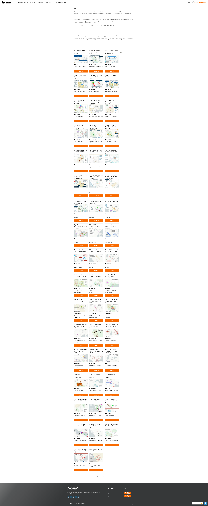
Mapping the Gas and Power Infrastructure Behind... (95, 201)
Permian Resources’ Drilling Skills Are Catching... (95, 326)
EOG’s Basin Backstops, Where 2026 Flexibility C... (80, 401)
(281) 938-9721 (203, 2)
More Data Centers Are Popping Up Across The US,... (80, 450)
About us (110, 490)
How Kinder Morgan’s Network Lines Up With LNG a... (96, 351)
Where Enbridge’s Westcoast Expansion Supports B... (95, 251)
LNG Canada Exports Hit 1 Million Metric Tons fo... (111, 201)
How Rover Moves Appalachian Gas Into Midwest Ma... (111, 176)
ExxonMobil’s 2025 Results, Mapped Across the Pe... (110, 276)
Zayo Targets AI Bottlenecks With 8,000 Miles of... (80, 226)
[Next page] (103, 476)
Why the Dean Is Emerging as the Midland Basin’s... (79, 301)
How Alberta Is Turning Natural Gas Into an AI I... (95, 151)
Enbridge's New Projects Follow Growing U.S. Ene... (79, 126)
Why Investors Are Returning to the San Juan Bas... (111, 102)
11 (100, 476)
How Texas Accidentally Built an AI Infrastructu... (80, 176)
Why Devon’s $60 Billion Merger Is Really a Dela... (96, 77)
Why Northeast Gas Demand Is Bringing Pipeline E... (95, 102)
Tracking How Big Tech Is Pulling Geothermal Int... (111, 151)
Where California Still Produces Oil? (95, 400)
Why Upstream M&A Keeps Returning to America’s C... (79, 102)
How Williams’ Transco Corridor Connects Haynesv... (80, 351)
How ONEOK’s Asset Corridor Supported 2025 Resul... (95, 301)
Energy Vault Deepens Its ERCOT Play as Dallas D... (80, 326)
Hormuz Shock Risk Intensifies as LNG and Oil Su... (80, 425)
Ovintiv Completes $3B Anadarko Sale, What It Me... (95, 276)
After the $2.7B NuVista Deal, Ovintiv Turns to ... (112, 425)
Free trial (196, 2)
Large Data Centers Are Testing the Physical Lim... (111, 326)
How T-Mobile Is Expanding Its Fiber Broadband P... (110, 226)
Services (110, 493)
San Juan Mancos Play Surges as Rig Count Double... (111, 301)
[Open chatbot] (205, 503)
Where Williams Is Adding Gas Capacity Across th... (95, 226)
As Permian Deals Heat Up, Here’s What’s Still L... (80, 276)
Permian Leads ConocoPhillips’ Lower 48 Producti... (80, 201)
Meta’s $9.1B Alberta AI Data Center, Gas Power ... (111, 77)
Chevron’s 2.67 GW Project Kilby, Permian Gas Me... (95, 52)
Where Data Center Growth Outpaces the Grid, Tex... (95, 376)
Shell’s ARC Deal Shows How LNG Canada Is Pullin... (96, 176)
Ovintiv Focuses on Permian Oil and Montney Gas (94, 126)
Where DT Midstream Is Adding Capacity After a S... (112, 251)
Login (189, 2)
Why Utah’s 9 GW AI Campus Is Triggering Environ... (80, 251)
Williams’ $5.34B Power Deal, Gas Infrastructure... (111, 52)
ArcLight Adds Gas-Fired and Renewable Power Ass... (111, 351)
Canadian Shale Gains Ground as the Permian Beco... (111, 401)
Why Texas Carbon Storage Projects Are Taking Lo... (111, 376)
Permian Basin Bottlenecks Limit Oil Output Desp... (80, 376)
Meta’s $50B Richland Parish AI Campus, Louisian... (80, 77)
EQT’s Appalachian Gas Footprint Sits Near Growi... (80, 151)
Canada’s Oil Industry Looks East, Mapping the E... (95, 425)
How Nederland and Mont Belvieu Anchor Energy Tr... (80, 52)
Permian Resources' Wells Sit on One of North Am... (110, 126)
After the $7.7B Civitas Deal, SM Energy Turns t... (95, 450)
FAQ (109, 496)
